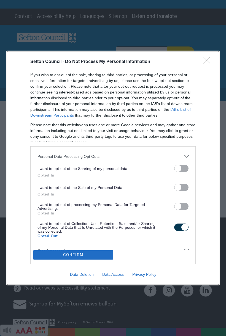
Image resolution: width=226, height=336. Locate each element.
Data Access (113, 274)
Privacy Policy (144, 274)
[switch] (181, 168)
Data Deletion (82, 274)
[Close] (208, 62)
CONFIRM (73, 255)
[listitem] (113, 156)
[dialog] (113, 168)
